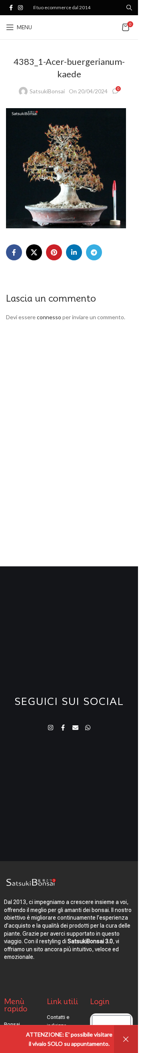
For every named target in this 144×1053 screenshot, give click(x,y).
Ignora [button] (126, 1039)
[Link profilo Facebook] (11, 7)
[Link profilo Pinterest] (54, 252)
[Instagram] (51, 728)
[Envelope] (75, 728)
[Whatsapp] (88, 728)
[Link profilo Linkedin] (74, 252)
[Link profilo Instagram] (20, 7)
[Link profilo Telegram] (94, 252)
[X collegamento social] (34, 252)
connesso (49, 317)
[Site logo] (76, 26)
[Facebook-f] (63, 728)
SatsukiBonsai (47, 91)
